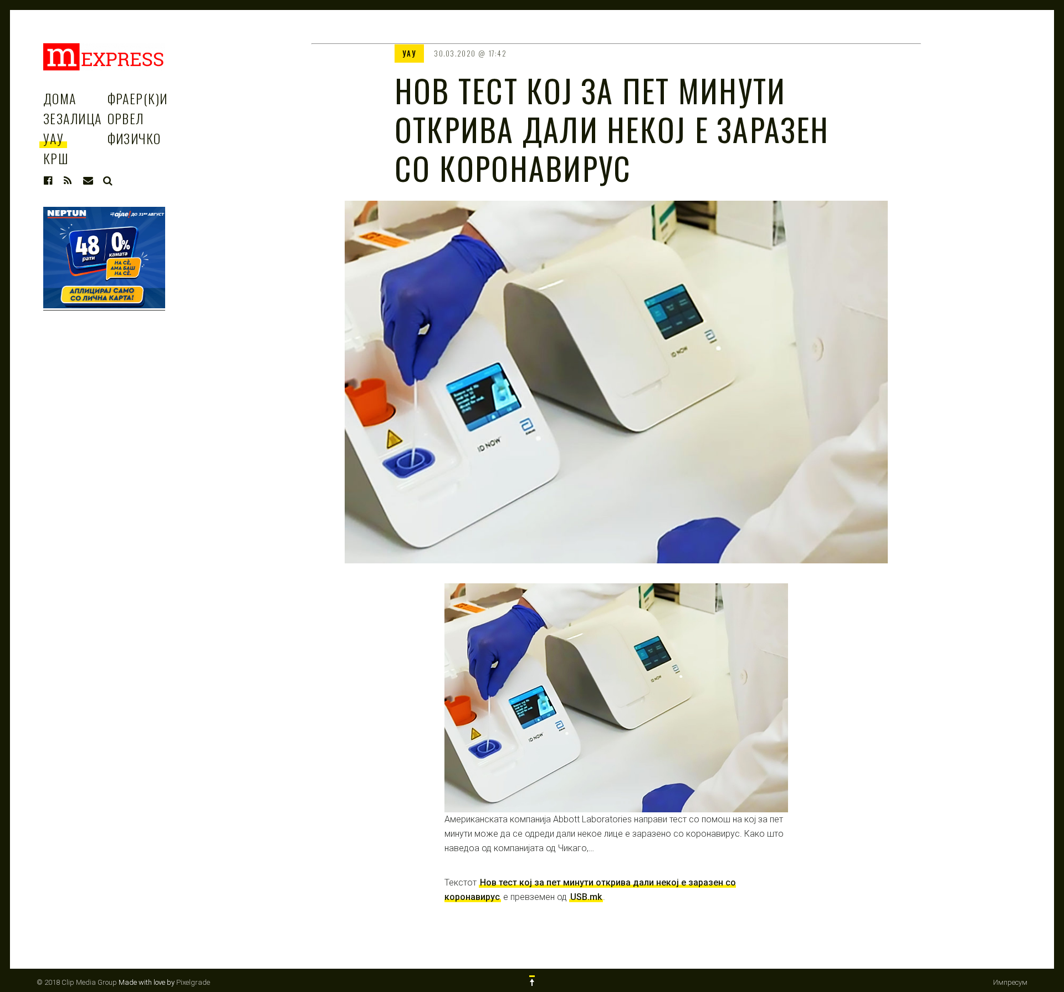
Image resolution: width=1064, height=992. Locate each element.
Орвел (126, 118)
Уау (53, 138)
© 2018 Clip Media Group (77, 982)
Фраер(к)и (138, 98)
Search (108, 180)
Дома (59, 98)
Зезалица (72, 118)
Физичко (134, 138)
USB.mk (586, 897)
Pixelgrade (193, 982)
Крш (55, 158)
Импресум (1010, 982)
